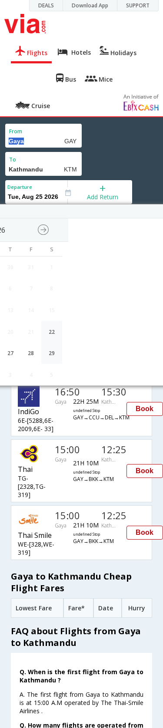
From (15, 131)
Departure (19, 187)
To (12, 159)
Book (144, 408)
